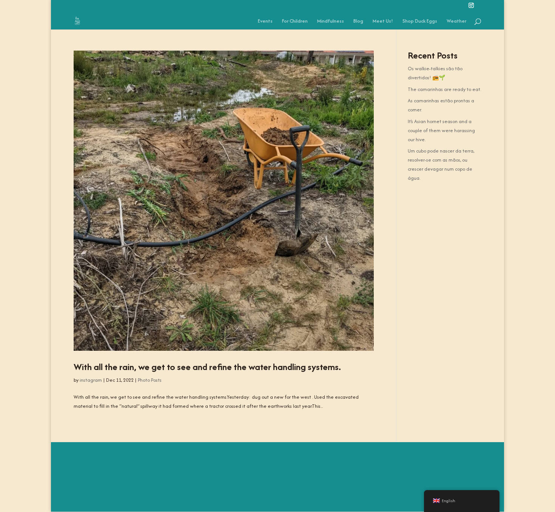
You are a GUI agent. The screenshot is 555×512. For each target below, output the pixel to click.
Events (265, 22)
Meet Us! (383, 22)
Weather (456, 22)
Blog (358, 22)
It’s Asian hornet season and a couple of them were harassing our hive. (441, 130)
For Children (295, 22)
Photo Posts (150, 380)
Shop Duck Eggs (419, 22)
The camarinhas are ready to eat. (444, 89)
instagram (91, 380)
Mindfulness (330, 22)
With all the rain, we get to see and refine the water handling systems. (207, 366)
